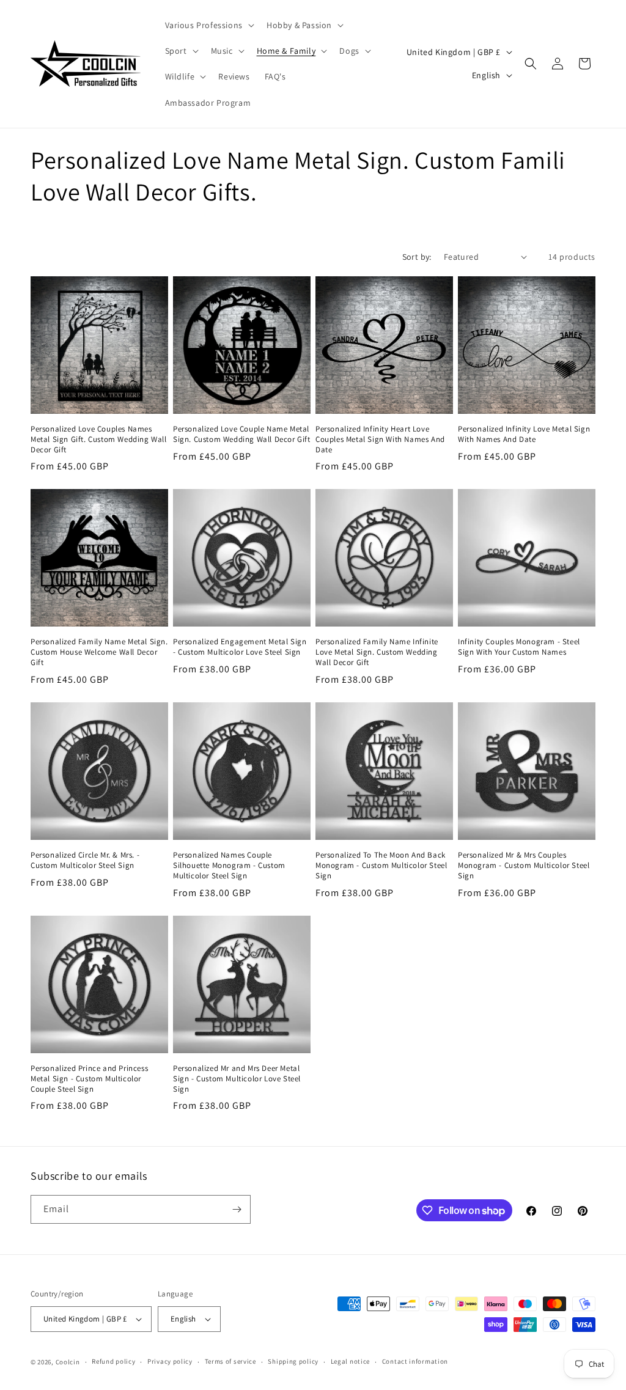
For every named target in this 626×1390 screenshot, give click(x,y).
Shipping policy (293, 1361)
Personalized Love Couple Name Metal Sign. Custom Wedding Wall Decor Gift (242, 434)
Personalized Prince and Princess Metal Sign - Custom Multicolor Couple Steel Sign (89, 1079)
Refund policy (113, 1361)
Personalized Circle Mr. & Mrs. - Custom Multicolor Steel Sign (85, 860)
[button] (208, 25)
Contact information (415, 1361)
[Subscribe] (236, 1209)
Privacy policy (170, 1361)
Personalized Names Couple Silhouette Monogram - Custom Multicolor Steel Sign (229, 865)
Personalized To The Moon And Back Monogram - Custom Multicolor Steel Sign (381, 865)
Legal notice (350, 1361)
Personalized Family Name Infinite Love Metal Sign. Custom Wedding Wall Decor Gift (376, 652)
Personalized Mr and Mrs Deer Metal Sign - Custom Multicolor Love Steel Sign (237, 1079)
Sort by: (417, 256)
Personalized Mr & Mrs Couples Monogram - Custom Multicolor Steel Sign (523, 865)
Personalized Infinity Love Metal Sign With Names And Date (524, 434)
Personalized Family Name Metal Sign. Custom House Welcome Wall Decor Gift (99, 652)
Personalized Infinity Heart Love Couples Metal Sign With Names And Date (380, 439)
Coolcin (68, 1362)
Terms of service (230, 1361)
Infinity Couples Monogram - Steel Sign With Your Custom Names (519, 647)
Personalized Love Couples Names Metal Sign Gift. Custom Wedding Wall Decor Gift (99, 439)
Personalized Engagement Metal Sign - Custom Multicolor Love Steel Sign (239, 647)
